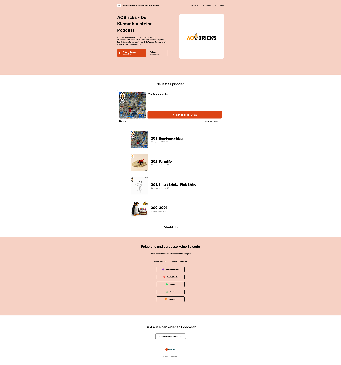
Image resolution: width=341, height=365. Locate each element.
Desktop (183, 261)
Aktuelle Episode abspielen (129, 53)
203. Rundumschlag (167, 138)
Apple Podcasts (172, 269)
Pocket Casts (172, 277)
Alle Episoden (206, 5)
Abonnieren (219, 5)
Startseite (194, 5)
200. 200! (159, 208)
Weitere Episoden (171, 227)
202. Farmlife (161, 161)
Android (173, 261)
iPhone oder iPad (160, 261)
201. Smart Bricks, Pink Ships (174, 184)
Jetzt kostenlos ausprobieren (170, 336)
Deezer (172, 292)
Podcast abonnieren (154, 53)
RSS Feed (172, 299)
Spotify (172, 284)
